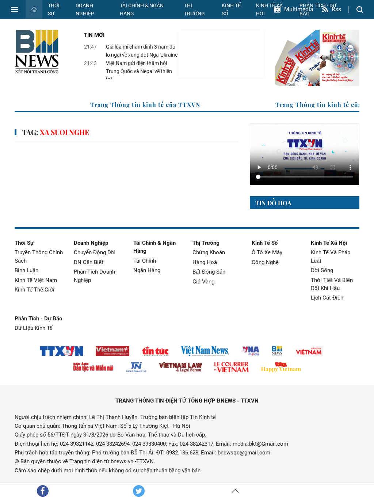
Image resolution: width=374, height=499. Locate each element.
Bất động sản (208, 271)
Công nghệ (265, 262)
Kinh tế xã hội (329, 243)
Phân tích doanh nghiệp (94, 275)
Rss (336, 9)
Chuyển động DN (94, 252)
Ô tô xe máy (267, 252)
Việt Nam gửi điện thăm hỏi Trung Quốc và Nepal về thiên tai (139, 71)
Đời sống (322, 270)
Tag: (55, 132)
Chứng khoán (208, 252)
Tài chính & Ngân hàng (142, 9)
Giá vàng (203, 281)
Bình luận (26, 270)
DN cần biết (88, 262)
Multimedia (298, 9)
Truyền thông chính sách (39, 256)
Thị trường (194, 9)
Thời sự (54, 9)
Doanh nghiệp (85, 9)
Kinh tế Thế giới (34, 289)
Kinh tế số (231, 9)
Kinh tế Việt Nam (36, 280)
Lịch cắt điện (327, 297)
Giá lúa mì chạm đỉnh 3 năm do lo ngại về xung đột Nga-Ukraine (142, 51)
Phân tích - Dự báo (38, 318)
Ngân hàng (146, 270)
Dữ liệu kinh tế (34, 328)
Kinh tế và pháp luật (330, 256)
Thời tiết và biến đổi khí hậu (332, 284)
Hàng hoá (204, 262)
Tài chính (144, 261)
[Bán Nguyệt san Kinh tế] (317, 58)
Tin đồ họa (273, 203)
